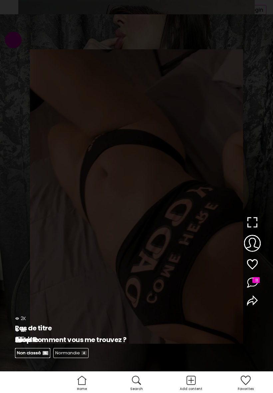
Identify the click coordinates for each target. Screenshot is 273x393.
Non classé (32, 353)
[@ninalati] (252, 244)
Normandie (70, 353)
